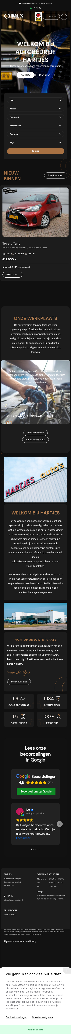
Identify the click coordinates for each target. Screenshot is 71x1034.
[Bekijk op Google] (20, 811)
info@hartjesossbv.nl (29, 3)
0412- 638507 (46, 3)
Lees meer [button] (23, 838)
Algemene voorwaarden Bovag (20, 941)
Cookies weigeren (42, 1017)
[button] (11, 824)
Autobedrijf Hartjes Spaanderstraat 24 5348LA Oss (12, 882)
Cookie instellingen (16, 1017)
